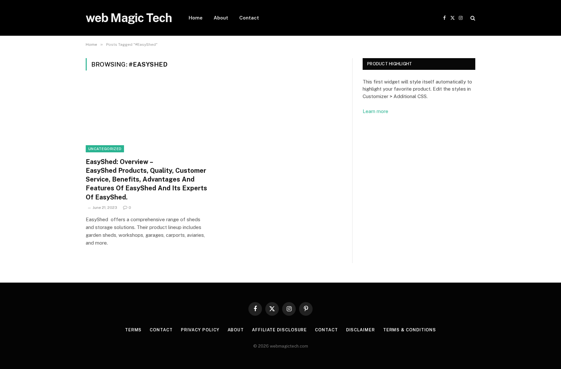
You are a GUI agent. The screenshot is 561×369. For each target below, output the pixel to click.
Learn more (375, 111)
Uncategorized (104, 149)
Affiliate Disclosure (279, 329)
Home (196, 17)
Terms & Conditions (409, 329)
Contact (249, 17)
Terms (133, 329)
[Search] (472, 18)
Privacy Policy (200, 329)
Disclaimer (360, 329)
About (221, 17)
